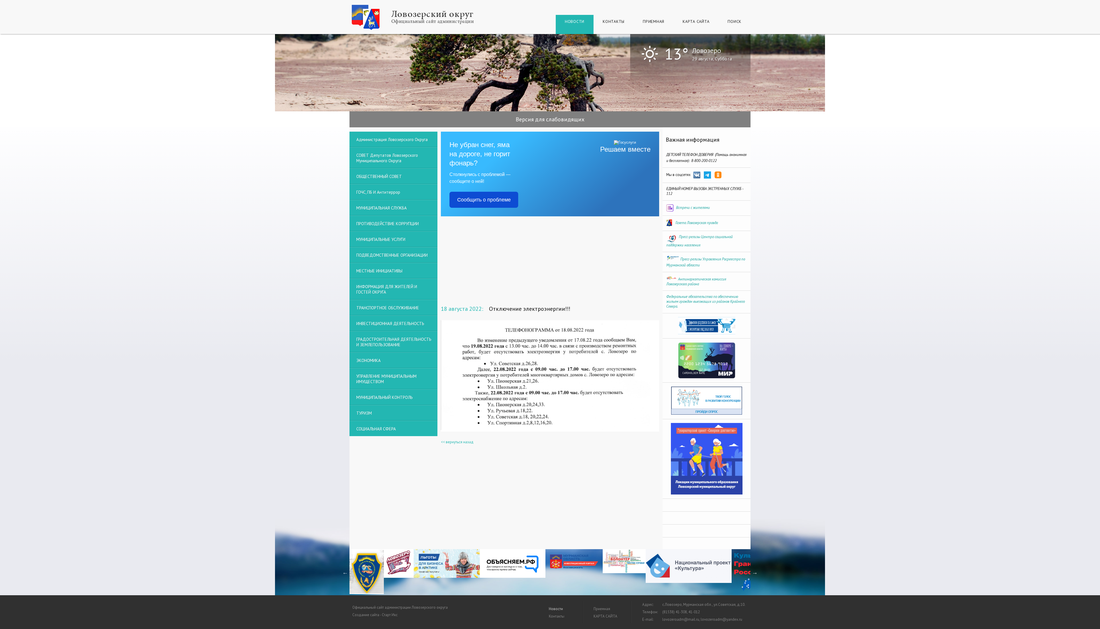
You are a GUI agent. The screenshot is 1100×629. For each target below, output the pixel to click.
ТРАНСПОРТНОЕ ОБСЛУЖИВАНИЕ (387, 307)
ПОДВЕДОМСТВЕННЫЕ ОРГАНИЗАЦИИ (392, 255)
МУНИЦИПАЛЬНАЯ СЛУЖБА (381, 208)
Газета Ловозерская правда (696, 222)
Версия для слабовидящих (550, 119)
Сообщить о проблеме (484, 200)
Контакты (613, 21)
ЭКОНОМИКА (368, 360)
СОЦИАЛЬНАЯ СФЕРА (376, 429)
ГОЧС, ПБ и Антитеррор (378, 192)
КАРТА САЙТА (696, 21)
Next (755, 572)
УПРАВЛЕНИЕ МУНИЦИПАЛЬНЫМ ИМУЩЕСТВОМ (386, 378)
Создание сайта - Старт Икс (375, 614)
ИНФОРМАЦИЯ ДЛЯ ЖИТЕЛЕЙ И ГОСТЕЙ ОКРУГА (386, 289)
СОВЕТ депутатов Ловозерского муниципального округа (387, 158)
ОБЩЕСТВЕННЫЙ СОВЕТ (379, 176)
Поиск (734, 21)
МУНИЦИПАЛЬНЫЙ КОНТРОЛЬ (384, 397)
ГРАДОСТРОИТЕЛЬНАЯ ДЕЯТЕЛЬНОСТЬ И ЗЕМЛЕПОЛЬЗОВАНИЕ (393, 342)
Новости (574, 21)
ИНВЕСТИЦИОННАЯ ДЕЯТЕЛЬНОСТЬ (390, 323)
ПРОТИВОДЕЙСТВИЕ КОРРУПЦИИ (387, 223)
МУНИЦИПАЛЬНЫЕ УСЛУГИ (380, 239)
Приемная (653, 21)
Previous (345, 572)
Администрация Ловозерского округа (392, 139)
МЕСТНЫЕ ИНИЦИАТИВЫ (379, 271)
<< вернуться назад (457, 442)
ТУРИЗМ (364, 413)
